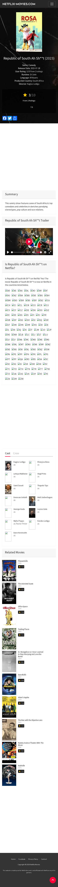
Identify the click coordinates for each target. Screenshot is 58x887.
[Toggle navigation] (52, 4)
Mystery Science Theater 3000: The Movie (30, 744)
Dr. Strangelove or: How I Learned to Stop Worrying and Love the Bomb (30, 654)
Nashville (21, 765)
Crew (16, 453)
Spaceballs (22, 674)
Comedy (32, 65)
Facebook (21, 859)
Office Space (22, 606)
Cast (7, 453)
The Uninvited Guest (25, 584)
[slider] (18, 252)
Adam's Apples (23, 697)
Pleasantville (23, 561)
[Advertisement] (29, 157)
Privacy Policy (33, 859)
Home (13, 859)
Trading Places (23, 629)
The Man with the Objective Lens (30, 720)
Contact (44, 859)
